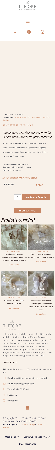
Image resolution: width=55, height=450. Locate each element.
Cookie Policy (12, 437)
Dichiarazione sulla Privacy (37, 437)
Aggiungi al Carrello (36, 197)
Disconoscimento (27, 444)
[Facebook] (29, 31)
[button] (27, 21)
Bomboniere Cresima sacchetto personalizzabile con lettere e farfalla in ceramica (14, 257)
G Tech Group (28, 424)
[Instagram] (42, 31)
